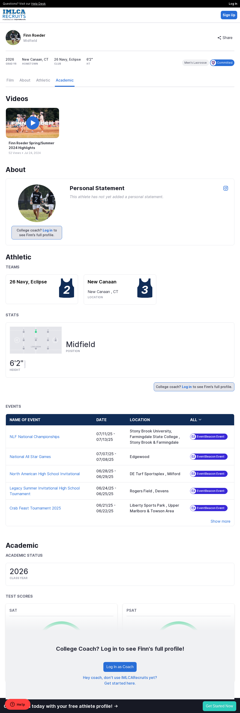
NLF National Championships (35, 436)
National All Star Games (30, 456)
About (24, 80)
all (193, 419)
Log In (233, 3)
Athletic (43, 80)
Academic (65, 80)
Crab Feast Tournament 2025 (35, 508)
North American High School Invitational (45, 473)
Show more (220, 521)
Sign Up (229, 15)
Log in (47, 230)
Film (10, 80)
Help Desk (38, 3)
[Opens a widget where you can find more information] (17, 705)
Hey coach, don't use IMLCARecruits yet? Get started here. (120, 680)
